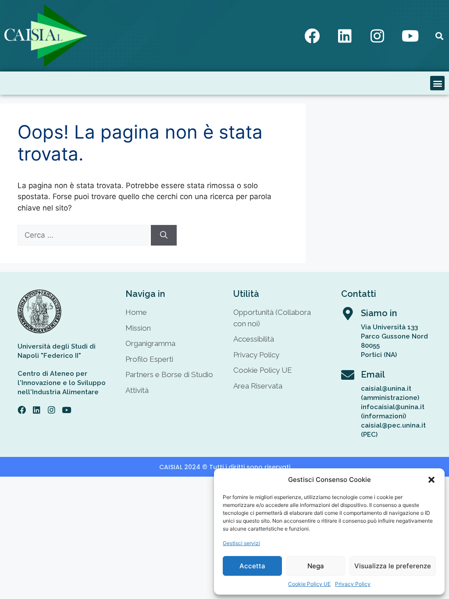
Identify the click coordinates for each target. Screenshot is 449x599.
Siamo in (379, 313)
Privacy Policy (353, 584)
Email (373, 374)
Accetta (252, 566)
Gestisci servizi (241, 543)
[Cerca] (164, 235)
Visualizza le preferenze (392, 566)
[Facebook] (312, 36)
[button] (431, 479)
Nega (315, 566)
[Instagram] (377, 36)
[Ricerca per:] (84, 235)
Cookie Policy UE (309, 584)
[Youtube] (410, 36)
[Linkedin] (344, 36)
